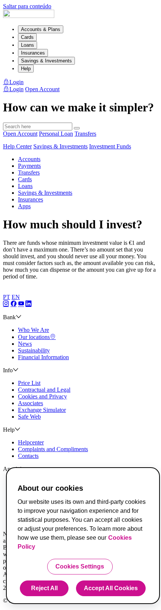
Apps (24, 206)
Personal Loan (56, 133)
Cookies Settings (79, 566)
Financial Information (43, 357)
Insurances (33, 53)
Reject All (44, 588)
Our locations (34, 337)
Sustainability (34, 350)
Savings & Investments (46, 61)
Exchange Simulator (42, 410)
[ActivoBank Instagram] (6, 304)
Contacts (28, 456)
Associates (30, 403)
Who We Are (33, 330)
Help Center (17, 146)
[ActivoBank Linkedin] (28, 304)
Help (26, 68)
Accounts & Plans (40, 29)
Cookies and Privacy (42, 396)
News (25, 344)
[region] (83, 535)
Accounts (29, 159)
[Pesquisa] (77, 128)
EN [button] (16, 297)
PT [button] (6, 297)
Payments (29, 166)
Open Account (20, 133)
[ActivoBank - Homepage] (28, 16)
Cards (27, 37)
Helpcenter (31, 442)
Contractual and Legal (44, 389)
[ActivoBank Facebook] (13, 304)
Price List (29, 383)
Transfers (85, 133)
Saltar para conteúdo (27, 6)
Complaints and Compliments (53, 449)
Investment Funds (110, 146)
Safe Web (29, 416)
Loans (27, 45)
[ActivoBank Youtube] (21, 304)
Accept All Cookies (111, 588)
